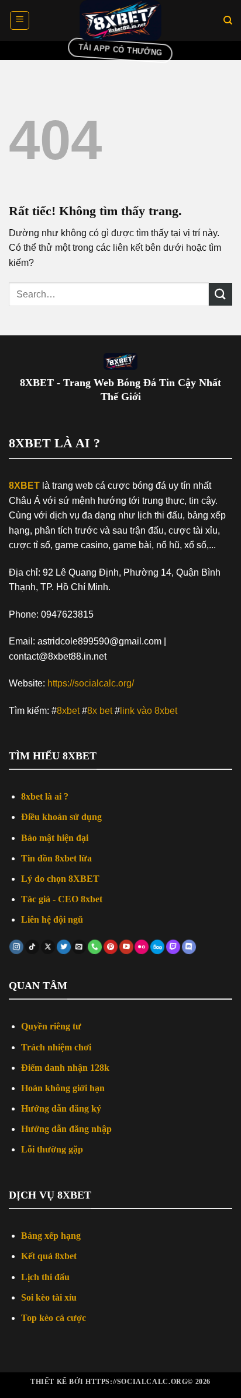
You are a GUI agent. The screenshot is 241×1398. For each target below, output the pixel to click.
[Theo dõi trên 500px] (158, 947)
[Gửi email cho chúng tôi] (79, 947)
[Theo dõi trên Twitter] (63, 947)
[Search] (227, 20)
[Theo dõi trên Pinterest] (110, 947)
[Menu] (19, 20)
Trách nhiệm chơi (56, 1047)
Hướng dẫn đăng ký (61, 1108)
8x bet (99, 711)
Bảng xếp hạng (51, 1236)
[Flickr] (142, 947)
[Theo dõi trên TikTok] (32, 947)
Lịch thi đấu (45, 1277)
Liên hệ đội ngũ (52, 919)
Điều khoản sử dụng (61, 817)
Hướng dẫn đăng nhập (66, 1129)
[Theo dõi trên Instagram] (17, 947)
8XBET (24, 485)
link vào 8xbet (148, 711)
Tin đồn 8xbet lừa (56, 858)
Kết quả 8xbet (49, 1256)
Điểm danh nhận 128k (65, 1068)
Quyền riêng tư (51, 1026)
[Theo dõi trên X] (48, 947)
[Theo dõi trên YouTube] (126, 947)
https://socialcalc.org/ (90, 683)
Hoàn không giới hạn (63, 1088)
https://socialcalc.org (136, 1382)
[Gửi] (220, 294)
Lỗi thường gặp (52, 1149)
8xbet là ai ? (44, 796)
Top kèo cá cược (53, 1318)
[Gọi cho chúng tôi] (95, 947)
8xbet (68, 711)
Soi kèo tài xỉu (49, 1297)
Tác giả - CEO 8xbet (61, 899)
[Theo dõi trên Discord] (189, 947)
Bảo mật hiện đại (54, 838)
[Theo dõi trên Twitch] (173, 947)
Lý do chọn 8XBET (60, 879)
